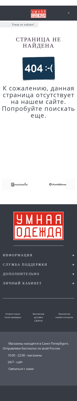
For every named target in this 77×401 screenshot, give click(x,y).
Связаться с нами (21, 369)
